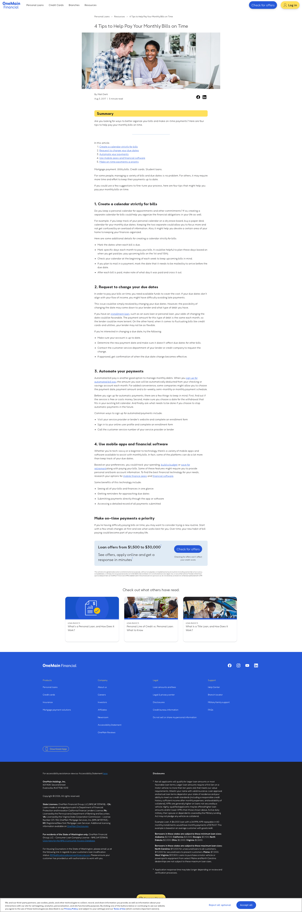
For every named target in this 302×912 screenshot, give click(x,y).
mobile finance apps (135, 476)
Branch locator (215, 694)
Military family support (219, 702)
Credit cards (49, 694)
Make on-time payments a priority (119, 161)
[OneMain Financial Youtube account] (247, 665)
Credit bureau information (165, 709)
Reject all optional (220, 905)
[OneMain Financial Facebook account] (198, 97)
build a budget (169, 464)
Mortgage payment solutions (57, 709)
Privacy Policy (71, 908)
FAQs (210, 709)
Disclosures (159, 702)
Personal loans (50, 687)
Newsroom (103, 717)
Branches (74, 5)
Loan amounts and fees (164, 687)
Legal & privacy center (164, 694)
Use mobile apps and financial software (122, 157)
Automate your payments (114, 154)
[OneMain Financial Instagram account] (238, 665)
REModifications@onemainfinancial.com (70, 855)
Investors (102, 702)
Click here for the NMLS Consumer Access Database (69, 840)
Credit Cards (56, 5)
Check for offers (263, 5)
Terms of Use (119, 908)
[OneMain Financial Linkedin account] (204, 97)
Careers (102, 694)
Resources (91, 5)
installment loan (120, 313)
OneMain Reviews (106, 732)
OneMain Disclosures (77, 826)
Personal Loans (35, 5)
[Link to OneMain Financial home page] (60, 665)
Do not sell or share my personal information (175, 717)
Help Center (214, 687)
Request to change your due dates (119, 150)
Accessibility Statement (109, 724)
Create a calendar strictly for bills (118, 146)
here (105, 773)
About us (102, 687)
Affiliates (102, 709)
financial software (163, 476)
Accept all (246, 905)
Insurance (48, 702)
